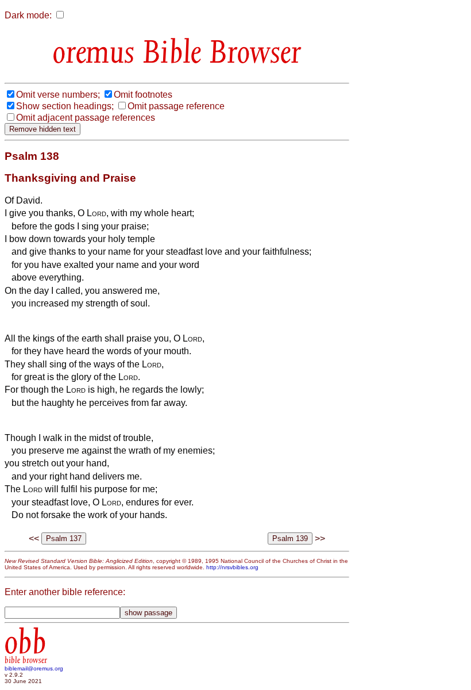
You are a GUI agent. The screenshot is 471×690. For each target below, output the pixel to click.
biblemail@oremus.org (34, 668)
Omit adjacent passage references (85, 117)
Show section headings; (65, 106)
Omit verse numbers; (58, 94)
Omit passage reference (176, 106)
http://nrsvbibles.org (232, 567)
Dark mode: (28, 15)
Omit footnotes (143, 94)
